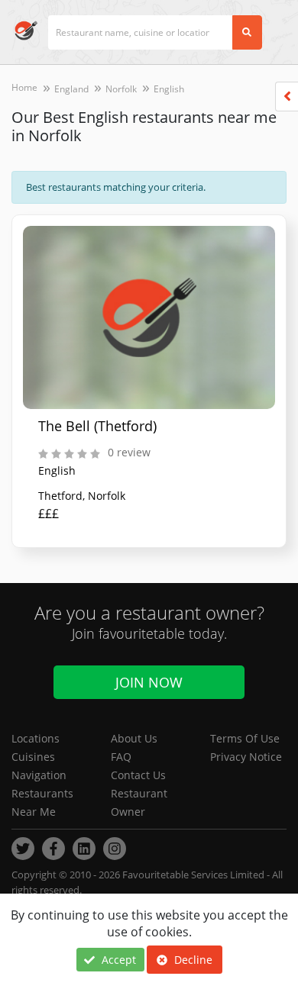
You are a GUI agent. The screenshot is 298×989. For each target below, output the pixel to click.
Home (24, 87)
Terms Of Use (245, 738)
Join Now (149, 682)
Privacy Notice (246, 756)
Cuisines (33, 756)
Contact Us (138, 775)
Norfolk (121, 88)
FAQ (121, 756)
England (71, 88)
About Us (134, 738)
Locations (35, 738)
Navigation (38, 775)
